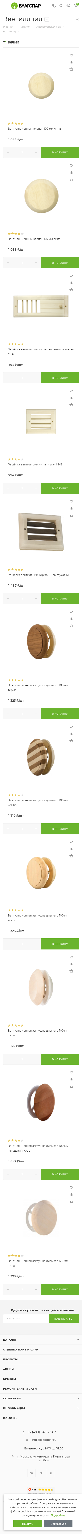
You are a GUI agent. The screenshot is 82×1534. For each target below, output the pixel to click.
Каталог (10, 1339)
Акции (8, 1369)
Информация (14, 1408)
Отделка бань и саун (21, 1349)
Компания (12, 1398)
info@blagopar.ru (43, 1440)
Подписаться (64, 1318)
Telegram (41, 1473)
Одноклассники (51, 1473)
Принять (27, 1523)
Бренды (9, 1378)
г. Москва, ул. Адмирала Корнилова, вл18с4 (43, 1458)
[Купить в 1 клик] (71, 69)
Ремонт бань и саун (20, 1388)
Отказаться (58, 1523)
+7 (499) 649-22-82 (42, 1432)
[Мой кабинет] (68, 6)
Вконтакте (31, 1473)
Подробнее (58, 1515)
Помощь (10, 1418)
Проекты (10, 1359)
